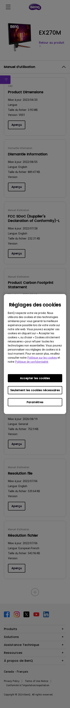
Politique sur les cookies (42, 357)
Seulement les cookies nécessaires (35, 390)
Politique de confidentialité (31, 361)
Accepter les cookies (35, 378)
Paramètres (35, 402)
